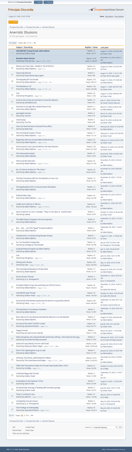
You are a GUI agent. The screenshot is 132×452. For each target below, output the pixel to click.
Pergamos (29, 96)
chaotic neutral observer (111, 103)
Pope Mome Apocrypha (34, 75)
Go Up (11, 415)
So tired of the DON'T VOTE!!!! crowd (30, 323)
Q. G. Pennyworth (32, 279)
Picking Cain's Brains (24, 262)
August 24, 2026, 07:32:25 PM (111, 66)
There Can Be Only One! (25, 161)
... (33, 43)
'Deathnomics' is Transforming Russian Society (34, 236)
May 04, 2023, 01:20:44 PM (110, 408)
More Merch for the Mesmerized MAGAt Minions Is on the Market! (42, 317)
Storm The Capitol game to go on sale (31, 350)
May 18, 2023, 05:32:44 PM (110, 401)
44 (35, 43)
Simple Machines (24, 449)
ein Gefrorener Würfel (34, 333)
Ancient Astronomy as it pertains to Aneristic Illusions (37, 100)
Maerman (28, 129)
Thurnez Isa (29, 61)
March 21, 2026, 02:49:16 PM (111, 107)
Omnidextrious (31, 102)
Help (103, 449)
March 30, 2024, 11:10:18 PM (111, 331)
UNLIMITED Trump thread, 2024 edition (33, 51)
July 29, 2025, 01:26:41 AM (110, 242)
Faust (104, 69)
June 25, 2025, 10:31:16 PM (110, 256)
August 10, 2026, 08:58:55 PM (111, 94)
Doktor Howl (30, 53)
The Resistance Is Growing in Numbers (31, 309)
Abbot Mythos (108, 63)
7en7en (28, 116)
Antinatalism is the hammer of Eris (29, 381)
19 (50, 82)
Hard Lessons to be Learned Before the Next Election (37, 146)
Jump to (88, 427)
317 (48, 61)
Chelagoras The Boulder (34, 245)
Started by (28, 47)
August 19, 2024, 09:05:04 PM (111, 317)
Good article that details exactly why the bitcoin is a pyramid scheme (43, 300)
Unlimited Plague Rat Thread (27, 373)
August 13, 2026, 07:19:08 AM (111, 80)
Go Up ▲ (122, 449)
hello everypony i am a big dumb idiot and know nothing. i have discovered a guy (48, 337)
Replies (88, 47)
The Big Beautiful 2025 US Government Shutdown (36, 187)
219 (60, 360)
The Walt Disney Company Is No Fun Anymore (34, 219)
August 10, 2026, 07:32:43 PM (111, 51)
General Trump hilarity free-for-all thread (32, 343)
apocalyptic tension (23, 113)
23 (42, 265)
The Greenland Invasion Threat (28, 133)
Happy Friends (22, 330)
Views (95, 47)
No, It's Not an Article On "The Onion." (31, 169)
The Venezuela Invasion (25, 153)
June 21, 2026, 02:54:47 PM (110, 100)
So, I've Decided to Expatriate (27, 242)
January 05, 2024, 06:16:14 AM (111, 344)
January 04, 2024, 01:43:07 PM (111, 351)
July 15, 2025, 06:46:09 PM (110, 249)
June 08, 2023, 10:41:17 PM (110, 388)
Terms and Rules (112, 449)
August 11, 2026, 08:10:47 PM (111, 87)
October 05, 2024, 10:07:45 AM (112, 293)
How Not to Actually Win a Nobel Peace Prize (33, 106)
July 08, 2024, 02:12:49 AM (110, 324)
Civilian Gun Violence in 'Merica (28, 204)
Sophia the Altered (109, 289)
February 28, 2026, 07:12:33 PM (112, 127)
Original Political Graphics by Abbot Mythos (33, 249)
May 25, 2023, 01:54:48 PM (110, 395)
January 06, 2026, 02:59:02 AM (111, 154)
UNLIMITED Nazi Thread (25, 293)
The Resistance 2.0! (23, 86)
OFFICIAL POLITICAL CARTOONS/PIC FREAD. (33, 358)
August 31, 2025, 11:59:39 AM (111, 236)
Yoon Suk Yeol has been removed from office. (34, 126)
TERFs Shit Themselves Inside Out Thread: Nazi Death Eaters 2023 (42, 365)
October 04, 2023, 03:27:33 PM (112, 366)
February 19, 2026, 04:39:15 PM (112, 140)
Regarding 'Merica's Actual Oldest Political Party (34, 140)
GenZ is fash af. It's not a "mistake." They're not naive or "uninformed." (44, 212)
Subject (19, 47)
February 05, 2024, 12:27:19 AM (112, 337)
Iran (17, 93)
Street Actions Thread (24, 277)
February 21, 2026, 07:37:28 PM (112, 133)
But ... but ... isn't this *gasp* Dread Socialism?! (34, 228)
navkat (27, 214)
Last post (104, 47)
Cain (26, 265)
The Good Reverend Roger (35, 360)
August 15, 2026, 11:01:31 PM (111, 73)
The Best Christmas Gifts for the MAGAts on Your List (37, 178)
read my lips (21, 120)
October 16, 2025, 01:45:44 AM (112, 212)
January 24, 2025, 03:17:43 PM (111, 269)
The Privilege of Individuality (27, 407)
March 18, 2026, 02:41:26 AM (111, 113)
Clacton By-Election (23, 73)
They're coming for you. (25, 394)
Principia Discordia (20, 9)
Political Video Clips (23, 195)
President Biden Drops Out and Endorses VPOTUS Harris (38, 285)
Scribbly (28, 368)
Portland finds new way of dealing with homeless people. (38, 388)
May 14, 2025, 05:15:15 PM (110, 263)
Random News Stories (25, 58)
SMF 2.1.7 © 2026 (12, 449)
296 (56, 346)
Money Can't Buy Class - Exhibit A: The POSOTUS (35, 66)
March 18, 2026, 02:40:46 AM (111, 120)
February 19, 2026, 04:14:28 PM (112, 147)
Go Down (12, 43)
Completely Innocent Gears (27, 401)
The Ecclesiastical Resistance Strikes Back (32, 269)
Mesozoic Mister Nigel (33, 346)
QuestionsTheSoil (31, 326)
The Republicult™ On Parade (27, 79)
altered (28, 397)
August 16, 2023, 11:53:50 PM (111, 381)
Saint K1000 (29, 384)
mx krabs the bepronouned (36, 339)
